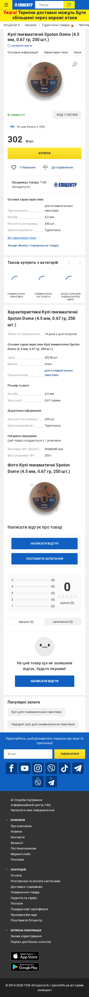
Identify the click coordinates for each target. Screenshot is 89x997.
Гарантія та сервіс (24, 898)
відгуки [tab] (24, 622)
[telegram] (78, 768)
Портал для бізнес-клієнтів (31, 942)
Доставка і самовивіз (26, 887)
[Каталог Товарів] (6, 4)
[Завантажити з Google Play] (25, 967)
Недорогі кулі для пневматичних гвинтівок (43, 724)
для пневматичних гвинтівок (59, 373)
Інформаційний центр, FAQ (31, 805)
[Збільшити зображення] (75, 64)
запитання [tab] (60, 622)
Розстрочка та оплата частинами (35, 881)
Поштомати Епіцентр (26, 920)
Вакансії (17, 843)
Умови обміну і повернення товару (33, 245)
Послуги (17, 903)
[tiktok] (64, 768)
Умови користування (26, 936)
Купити (44, 153)
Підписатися (70, 753)
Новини (16, 831)
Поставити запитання (44, 558)
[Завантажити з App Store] (25, 956)
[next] (79, 262)
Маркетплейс (21, 854)
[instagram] (38, 768)
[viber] (51, 768)
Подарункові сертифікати (29, 909)
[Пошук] (69, 5)
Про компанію (21, 826)
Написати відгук (44, 543)
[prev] (68, 262)
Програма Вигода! (24, 915)
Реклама (17, 859)
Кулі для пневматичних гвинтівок (36, 712)
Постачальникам (23, 848)
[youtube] (24, 768)
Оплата (16, 875)
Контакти (18, 837)
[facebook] (11, 768)
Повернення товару (25, 892)
